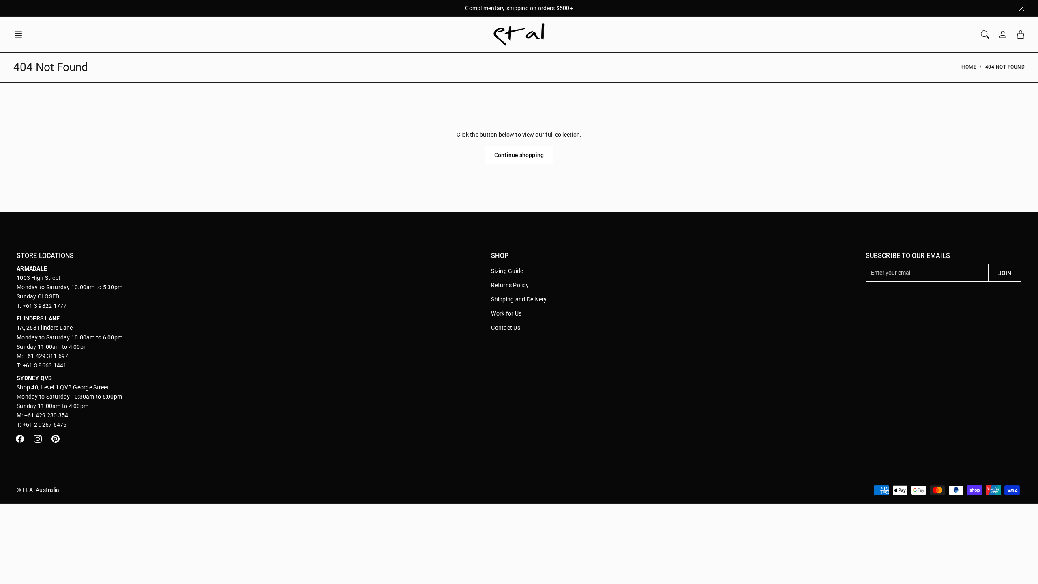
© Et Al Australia (38, 490)
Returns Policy (510, 285)
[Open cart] (1020, 34)
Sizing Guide (507, 271)
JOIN (1004, 273)
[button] (20, 34)
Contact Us (505, 327)
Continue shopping (519, 155)
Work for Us (506, 313)
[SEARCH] (985, 34)
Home (968, 67)
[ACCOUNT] (1003, 34)
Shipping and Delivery (519, 299)
